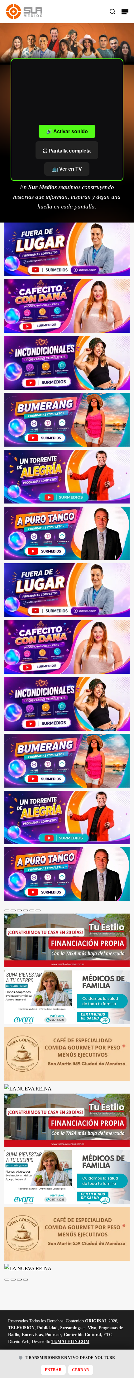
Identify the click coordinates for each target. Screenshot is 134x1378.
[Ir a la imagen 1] (6, 910)
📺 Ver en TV (67, 169)
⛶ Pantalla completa (67, 150)
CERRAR (80, 1370)
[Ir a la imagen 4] (25, 910)
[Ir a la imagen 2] (13, 910)
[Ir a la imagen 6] (38, 910)
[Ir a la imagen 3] (19, 910)
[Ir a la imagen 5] (31, 910)
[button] (125, 11)
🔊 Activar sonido (67, 131)
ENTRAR (53, 1370)
